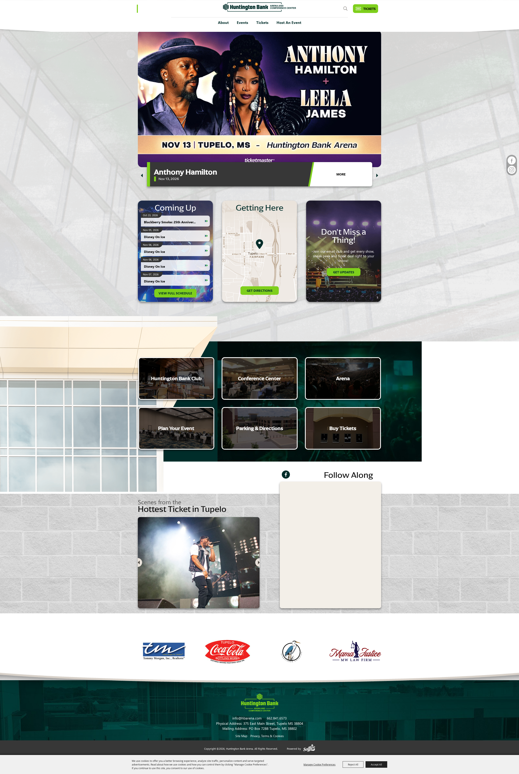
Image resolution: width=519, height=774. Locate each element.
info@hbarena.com (247, 718)
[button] (142, 175)
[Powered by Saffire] (309, 748)
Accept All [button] (376, 764)
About (223, 22)
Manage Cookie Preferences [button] (319, 764)
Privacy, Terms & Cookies (267, 736)
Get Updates (343, 272)
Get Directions (259, 290)
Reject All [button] (353, 764)
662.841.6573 (277, 718)
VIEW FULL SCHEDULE (175, 293)
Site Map (241, 736)
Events (242, 22)
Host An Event (289, 22)
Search (345, 9)
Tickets (262, 22)
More (341, 174)
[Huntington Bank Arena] (259, 7)
